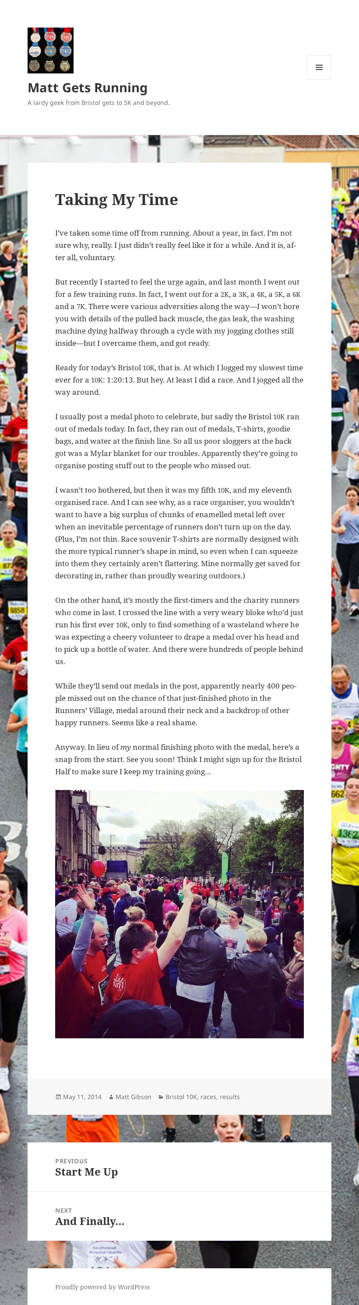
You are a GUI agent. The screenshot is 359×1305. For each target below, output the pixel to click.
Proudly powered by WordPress (102, 1287)
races (208, 1097)
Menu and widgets (319, 79)
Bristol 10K (181, 1097)
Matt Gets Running (88, 87)
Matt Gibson (133, 1097)
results (230, 1097)
